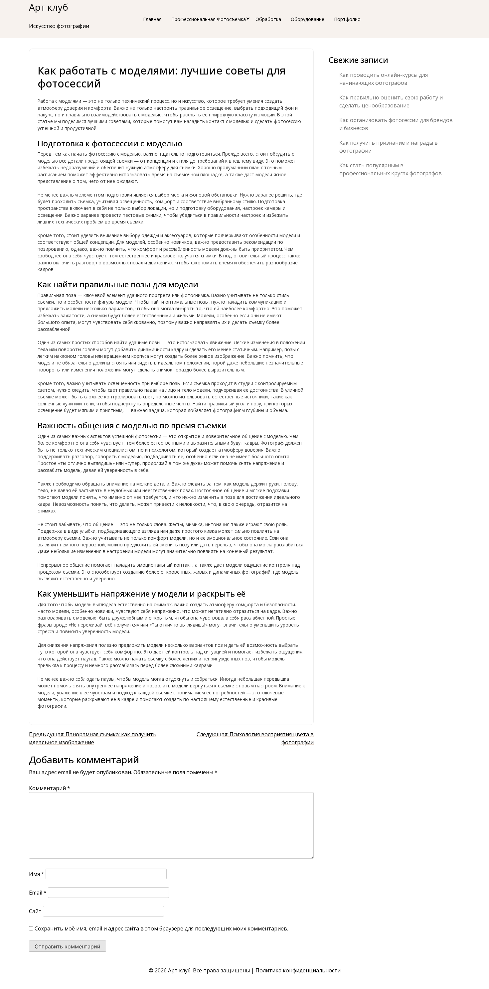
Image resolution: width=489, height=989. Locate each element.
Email (38, 892)
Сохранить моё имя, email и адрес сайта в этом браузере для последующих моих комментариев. (161, 928)
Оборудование (307, 19)
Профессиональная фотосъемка (208, 19)
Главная (152, 19)
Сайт (35, 911)
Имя (36, 874)
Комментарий (49, 788)
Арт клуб (48, 7)
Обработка (268, 19)
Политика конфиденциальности (298, 970)
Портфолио (347, 19)
